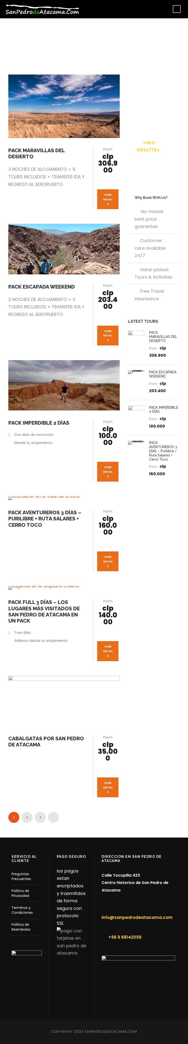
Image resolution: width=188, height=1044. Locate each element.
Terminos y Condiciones (22, 910)
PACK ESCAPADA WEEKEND (41, 287)
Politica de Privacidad (20, 893)
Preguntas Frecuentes (21, 876)
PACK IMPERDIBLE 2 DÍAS (38, 423)
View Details (108, 199)
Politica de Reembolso (21, 927)
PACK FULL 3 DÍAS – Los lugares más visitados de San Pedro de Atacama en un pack (44, 611)
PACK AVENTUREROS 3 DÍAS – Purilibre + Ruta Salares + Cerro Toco (44, 518)
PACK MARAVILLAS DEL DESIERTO (163, 337)
